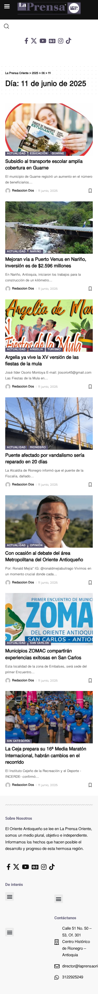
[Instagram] (61, 41)
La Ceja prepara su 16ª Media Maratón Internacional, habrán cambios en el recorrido (45, 756)
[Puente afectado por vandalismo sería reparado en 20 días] (49, 423)
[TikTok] (68, 41)
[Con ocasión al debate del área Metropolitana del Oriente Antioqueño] (49, 521)
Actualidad (16, 153)
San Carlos (39, 643)
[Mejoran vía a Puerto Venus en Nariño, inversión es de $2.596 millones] (49, 227)
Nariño (35, 251)
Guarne (58, 153)
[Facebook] (26, 41)
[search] (49, 26)
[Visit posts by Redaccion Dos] (7, 190)
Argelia (36, 349)
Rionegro (38, 447)
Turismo (54, 349)
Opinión (36, 545)
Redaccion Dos (23, 190)
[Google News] (52, 41)
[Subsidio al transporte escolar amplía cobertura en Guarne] (49, 129)
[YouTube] (43, 41)
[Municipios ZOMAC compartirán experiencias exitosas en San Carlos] (49, 619)
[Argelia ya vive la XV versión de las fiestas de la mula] (49, 325)
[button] (9, 896)
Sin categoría (18, 741)
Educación (38, 153)
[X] (34, 41)
